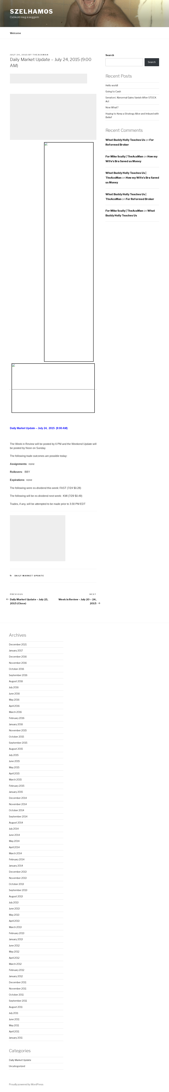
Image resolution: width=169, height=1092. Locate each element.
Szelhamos (31, 11)
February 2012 (16, 970)
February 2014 (16, 859)
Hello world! (111, 85)
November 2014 (18, 804)
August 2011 (15, 1007)
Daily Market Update (29, 576)
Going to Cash (113, 91)
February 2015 (16, 785)
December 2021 (18, 644)
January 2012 (16, 976)
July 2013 (13, 902)
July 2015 (14, 755)
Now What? (111, 107)
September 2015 (18, 742)
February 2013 (16, 933)
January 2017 (16, 650)
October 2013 (16, 884)
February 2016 (16, 718)
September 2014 (18, 816)
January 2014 (16, 865)
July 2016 (14, 687)
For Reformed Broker (140, 199)
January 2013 (16, 939)
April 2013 (14, 920)
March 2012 (15, 964)
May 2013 (14, 914)
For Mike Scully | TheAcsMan (124, 156)
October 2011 (16, 994)
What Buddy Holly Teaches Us (125, 139)
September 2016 (18, 675)
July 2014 (14, 828)
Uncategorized (17, 1066)
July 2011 (13, 1013)
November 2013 (18, 878)
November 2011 (17, 988)
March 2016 (15, 712)
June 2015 (14, 761)
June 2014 (14, 835)
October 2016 (16, 669)
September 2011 (18, 1000)
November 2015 (18, 730)
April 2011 (14, 1031)
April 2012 (14, 957)
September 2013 (18, 890)
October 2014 (16, 810)
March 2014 (15, 853)
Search (109, 55)
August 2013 (16, 896)
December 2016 (18, 656)
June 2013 (14, 908)
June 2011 (14, 1019)
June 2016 (14, 693)
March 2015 (15, 779)
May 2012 (14, 951)
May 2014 (14, 841)
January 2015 (16, 791)
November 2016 (18, 662)
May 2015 (14, 767)
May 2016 (14, 699)
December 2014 (18, 798)
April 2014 (14, 847)
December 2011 (17, 982)
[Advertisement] (48, 78)
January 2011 (15, 1037)
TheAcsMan (41, 55)
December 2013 (18, 871)
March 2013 (15, 927)
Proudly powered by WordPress (26, 1084)
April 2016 (14, 706)
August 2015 (16, 748)
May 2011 (14, 1025)
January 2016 (16, 724)
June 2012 (14, 945)
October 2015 (16, 736)
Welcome (15, 33)
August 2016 (16, 681)
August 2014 (16, 822)
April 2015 (14, 773)
